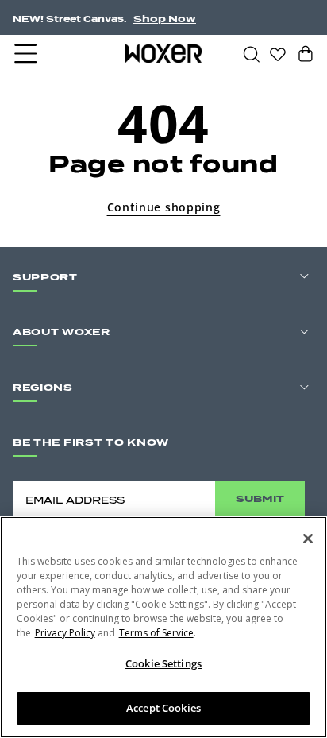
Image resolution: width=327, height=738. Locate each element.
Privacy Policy (65, 632)
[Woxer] (163, 53)
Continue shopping (164, 206)
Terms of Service (156, 632)
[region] (163, 627)
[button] (27, 54)
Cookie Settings (163, 663)
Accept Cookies (163, 708)
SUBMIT (260, 498)
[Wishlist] (278, 53)
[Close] (307, 538)
